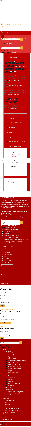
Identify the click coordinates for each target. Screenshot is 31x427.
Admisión (7, 251)
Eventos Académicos (14, 383)
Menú (4, 349)
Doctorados (11, 374)
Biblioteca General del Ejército (13, 241)
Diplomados (8, 254)
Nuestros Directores (14, 364)
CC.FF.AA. (7, 233)
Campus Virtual (9, 400)
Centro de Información (9, 412)
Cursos (6, 256)
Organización (13, 57)
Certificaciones (7, 418)
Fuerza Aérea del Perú (11, 237)
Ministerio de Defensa (11, 229)
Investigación (9, 389)
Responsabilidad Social (14, 368)
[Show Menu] (1, 36)
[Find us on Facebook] (1, 223)
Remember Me (5, 302)
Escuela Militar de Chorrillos (12, 243)
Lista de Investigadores (15, 397)
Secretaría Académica (14, 366)
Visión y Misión (12, 359)
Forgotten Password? (6, 309)
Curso (14, 169)
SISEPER (7, 404)
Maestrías (7, 253)
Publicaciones (12, 395)
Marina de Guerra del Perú (12, 235)
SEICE (6, 406)
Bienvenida (7, 249)
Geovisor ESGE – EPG (11, 410)
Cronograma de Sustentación (16, 391)
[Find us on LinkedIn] (5, 423)
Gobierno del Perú (9, 228)
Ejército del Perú (9, 231)
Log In (3, 326)
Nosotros (9, 43)
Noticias (6, 262)
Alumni (5, 414)
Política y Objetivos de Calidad (17, 360)
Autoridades (12, 52)
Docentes (10, 381)
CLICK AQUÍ (22, 107)
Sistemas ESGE (7, 399)
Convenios (7, 260)
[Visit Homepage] (15, 27)
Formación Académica (11, 372)
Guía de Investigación (14, 393)
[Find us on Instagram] (5, 223)
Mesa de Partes (7, 420)
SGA (6, 402)
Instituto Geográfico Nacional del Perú (16, 239)
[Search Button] (21, 39)
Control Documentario (12, 408)
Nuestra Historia (13, 362)
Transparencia (7, 416)
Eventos (6, 258)
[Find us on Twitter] (3, 223)
